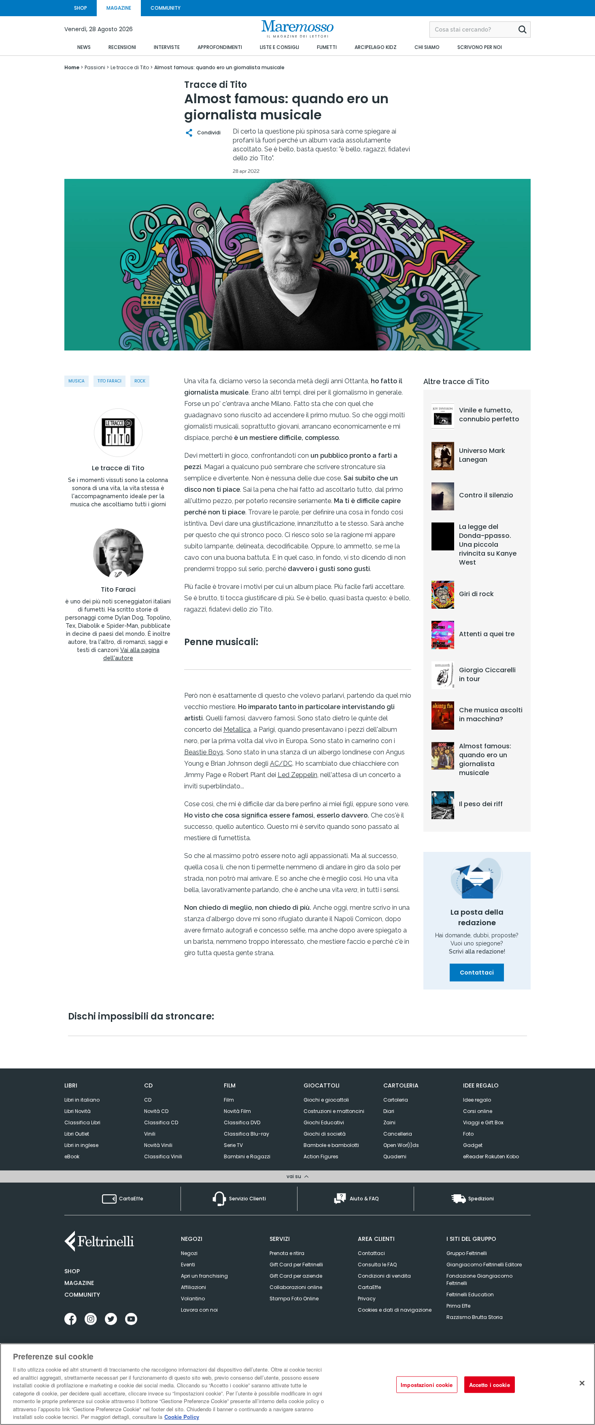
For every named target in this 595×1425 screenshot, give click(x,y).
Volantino (193, 1298)
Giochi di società (325, 1133)
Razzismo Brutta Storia (474, 1317)
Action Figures (321, 1156)
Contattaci (477, 972)
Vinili (149, 1133)
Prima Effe (458, 1305)
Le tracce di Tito (118, 468)
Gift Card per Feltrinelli (296, 1264)
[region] (297, 1384)
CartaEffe (369, 1287)
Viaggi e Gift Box (483, 1122)
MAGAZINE (118, 7)
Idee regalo (477, 1099)
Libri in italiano (82, 1099)
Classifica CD (161, 1122)
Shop (72, 1271)
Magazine (79, 1283)
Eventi (188, 1264)
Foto (468, 1133)
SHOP (80, 7)
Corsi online (477, 1111)
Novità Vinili (158, 1145)
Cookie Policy (181, 1417)
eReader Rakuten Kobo (491, 1156)
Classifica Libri (82, 1122)
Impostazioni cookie (427, 1385)
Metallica (237, 729)
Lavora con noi (199, 1309)
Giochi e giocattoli (326, 1099)
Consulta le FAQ (377, 1264)
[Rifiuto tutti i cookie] (582, 1383)
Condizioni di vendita (384, 1275)
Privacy (367, 1298)
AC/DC (281, 763)
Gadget (472, 1145)
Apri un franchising (204, 1275)
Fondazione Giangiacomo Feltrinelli (479, 1279)
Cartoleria (395, 1099)
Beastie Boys (203, 752)
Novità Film (237, 1111)
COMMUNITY (166, 7)
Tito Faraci (118, 589)
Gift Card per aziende (296, 1275)
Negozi (189, 1253)
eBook (71, 1156)
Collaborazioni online (296, 1287)
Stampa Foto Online (294, 1298)
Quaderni (394, 1156)
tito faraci (109, 381)
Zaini (389, 1122)
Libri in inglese (81, 1145)
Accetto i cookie (489, 1385)
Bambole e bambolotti (331, 1145)
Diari (388, 1111)
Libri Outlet (76, 1133)
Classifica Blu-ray (246, 1133)
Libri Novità (77, 1111)
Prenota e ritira (287, 1253)
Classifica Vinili (163, 1156)
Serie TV (233, 1145)
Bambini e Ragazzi (247, 1156)
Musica (76, 381)
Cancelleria (397, 1133)
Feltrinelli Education (470, 1294)
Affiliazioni (193, 1287)
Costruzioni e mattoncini (334, 1111)
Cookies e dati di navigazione (394, 1309)
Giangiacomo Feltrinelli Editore (484, 1264)
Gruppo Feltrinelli (466, 1253)
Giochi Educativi (324, 1122)
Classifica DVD (242, 1122)
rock (139, 381)
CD (147, 1099)
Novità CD (156, 1111)
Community (82, 1295)
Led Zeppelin (297, 775)
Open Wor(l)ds (401, 1145)
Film (229, 1099)
